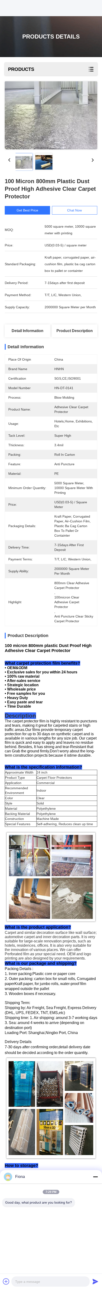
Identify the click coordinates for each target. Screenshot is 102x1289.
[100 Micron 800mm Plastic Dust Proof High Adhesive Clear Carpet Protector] (51, 115)
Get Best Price (27, 210)
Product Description (74, 331)
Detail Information (27, 331)
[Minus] (95, 1177)
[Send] (95, 1281)
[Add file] (6, 1281)
